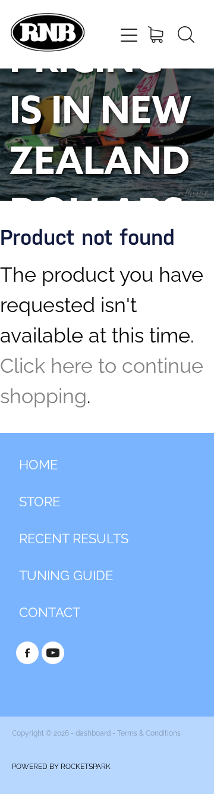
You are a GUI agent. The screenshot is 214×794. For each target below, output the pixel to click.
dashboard (93, 732)
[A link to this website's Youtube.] (53, 653)
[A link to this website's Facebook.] (27, 653)
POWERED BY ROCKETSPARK (61, 766)
